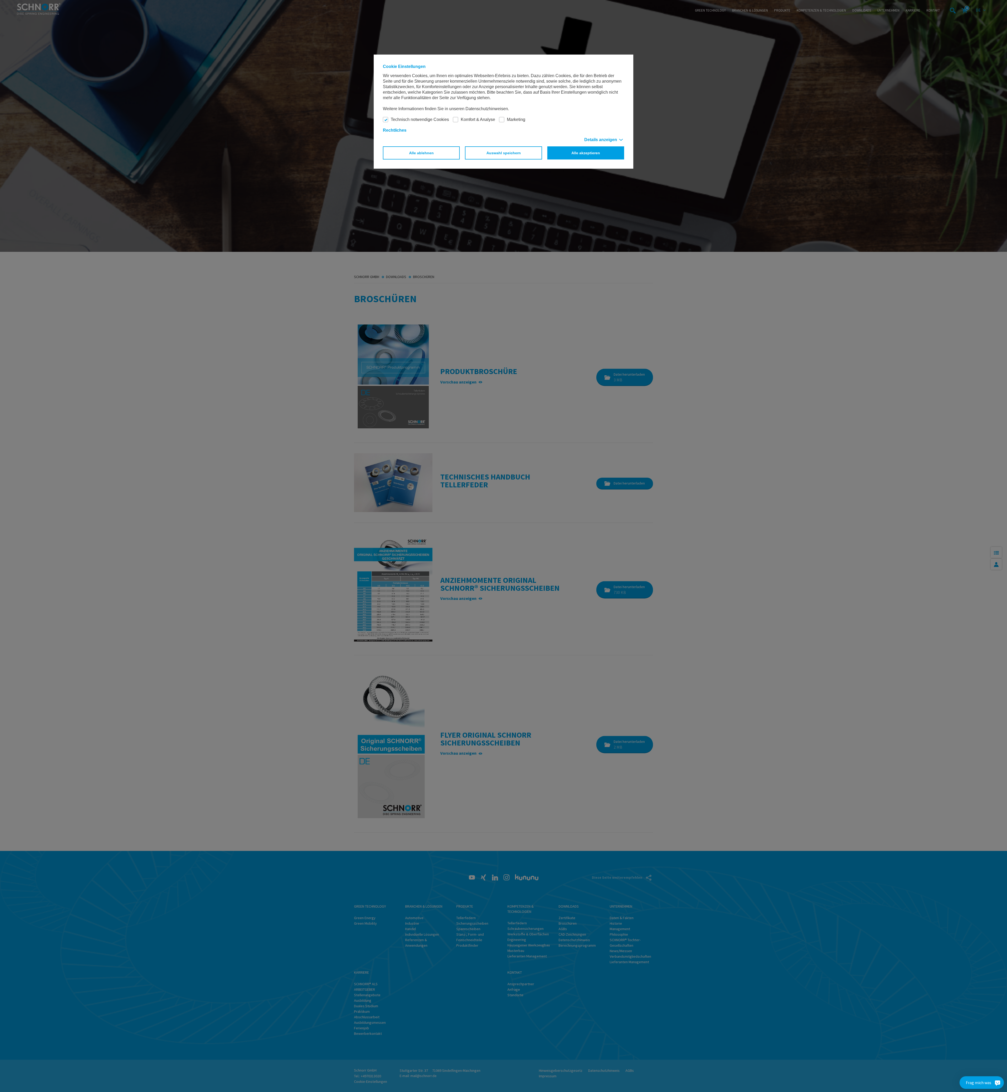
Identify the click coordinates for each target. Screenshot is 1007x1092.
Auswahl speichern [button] (503, 153)
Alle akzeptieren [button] (585, 153)
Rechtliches (394, 130)
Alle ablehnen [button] (421, 153)
